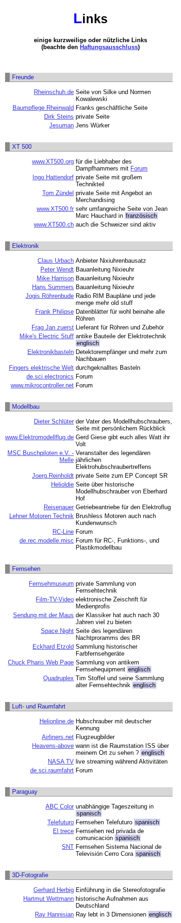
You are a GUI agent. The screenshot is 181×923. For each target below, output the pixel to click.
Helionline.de (56, 721)
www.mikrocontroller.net (42, 385)
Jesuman (61, 125)
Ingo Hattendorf (53, 177)
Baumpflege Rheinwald (43, 107)
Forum (139, 168)
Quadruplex (58, 678)
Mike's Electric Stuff (46, 336)
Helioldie (62, 484)
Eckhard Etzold (53, 646)
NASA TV (61, 761)
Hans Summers (53, 287)
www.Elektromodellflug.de (39, 437)
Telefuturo (60, 822)
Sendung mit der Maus (43, 615)
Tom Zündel (58, 193)
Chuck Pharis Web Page (41, 662)
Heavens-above (53, 745)
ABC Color (59, 806)
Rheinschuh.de (54, 92)
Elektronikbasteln (50, 351)
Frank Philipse (54, 311)
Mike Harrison (55, 278)
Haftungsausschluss (109, 47)
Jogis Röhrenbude (50, 295)
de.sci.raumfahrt (52, 770)
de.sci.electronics (50, 376)
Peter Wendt (57, 269)
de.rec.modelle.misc (46, 540)
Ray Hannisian (54, 914)
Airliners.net (58, 736)
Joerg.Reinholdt (53, 475)
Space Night (57, 630)
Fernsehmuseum (51, 583)
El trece (63, 831)
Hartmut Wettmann (48, 898)
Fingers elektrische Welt (41, 367)
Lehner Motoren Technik (41, 515)
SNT (68, 846)
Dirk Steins (59, 116)
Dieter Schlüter (54, 421)
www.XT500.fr (55, 208)
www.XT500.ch (54, 224)
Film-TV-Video (55, 599)
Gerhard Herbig (53, 889)
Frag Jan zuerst (53, 327)
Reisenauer (59, 507)
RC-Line (63, 531)
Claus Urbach (56, 260)
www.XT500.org (53, 161)
